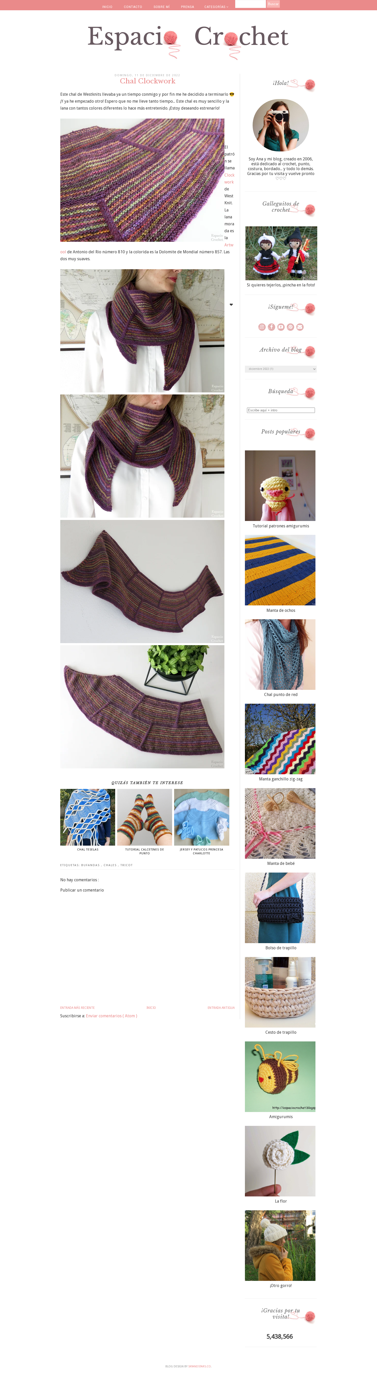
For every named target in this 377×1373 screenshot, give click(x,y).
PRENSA (187, 7)
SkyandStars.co (199, 1366)
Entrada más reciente (77, 1008)
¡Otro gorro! (281, 1285)
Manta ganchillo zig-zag (281, 779)
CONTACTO (133, 7)
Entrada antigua (221, 1008)
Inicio (151, 1008)
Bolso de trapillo (280, 947)
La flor (281, 1201)
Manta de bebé (281, 863)
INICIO (107, 7)
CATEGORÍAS (215, 7)
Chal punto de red (281, 694)
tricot (127, 865)
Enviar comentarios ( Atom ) (111, 1015)
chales (111, 865)
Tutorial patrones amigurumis (281, 526)
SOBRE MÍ (162, 7)
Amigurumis (281, 1116)
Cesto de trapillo (280, 1032)
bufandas (91, 865)
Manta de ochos (280, 610)
